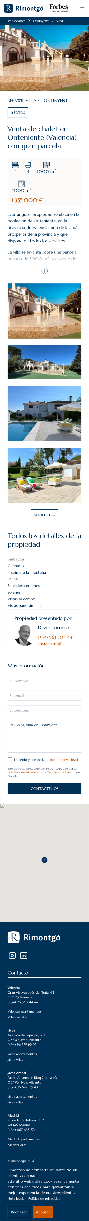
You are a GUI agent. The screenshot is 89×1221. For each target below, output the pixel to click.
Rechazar (19, 1212)
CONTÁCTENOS (44, 788)
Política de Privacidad (25, 772)
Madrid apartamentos (24, 1139)
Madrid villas (17, 1145)
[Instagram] (12, 955)
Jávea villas (15, 1060)
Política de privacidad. (44, 1198)
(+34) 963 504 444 (56, 637)
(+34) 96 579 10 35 (22, 1044)
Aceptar (43, 1212)
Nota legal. (16, 1198)
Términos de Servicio (61, 772)
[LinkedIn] (23, 955)
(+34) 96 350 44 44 (23, 1002)
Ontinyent (41, 21)
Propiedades (16, 21)
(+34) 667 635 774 (21, 1130)
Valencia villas (18, 1017)
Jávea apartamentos (22, 1054)
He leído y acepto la (46, 760)
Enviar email (49, 644)
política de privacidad (62, 760)
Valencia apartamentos (25, 1011)
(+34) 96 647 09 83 (23, 1087)
